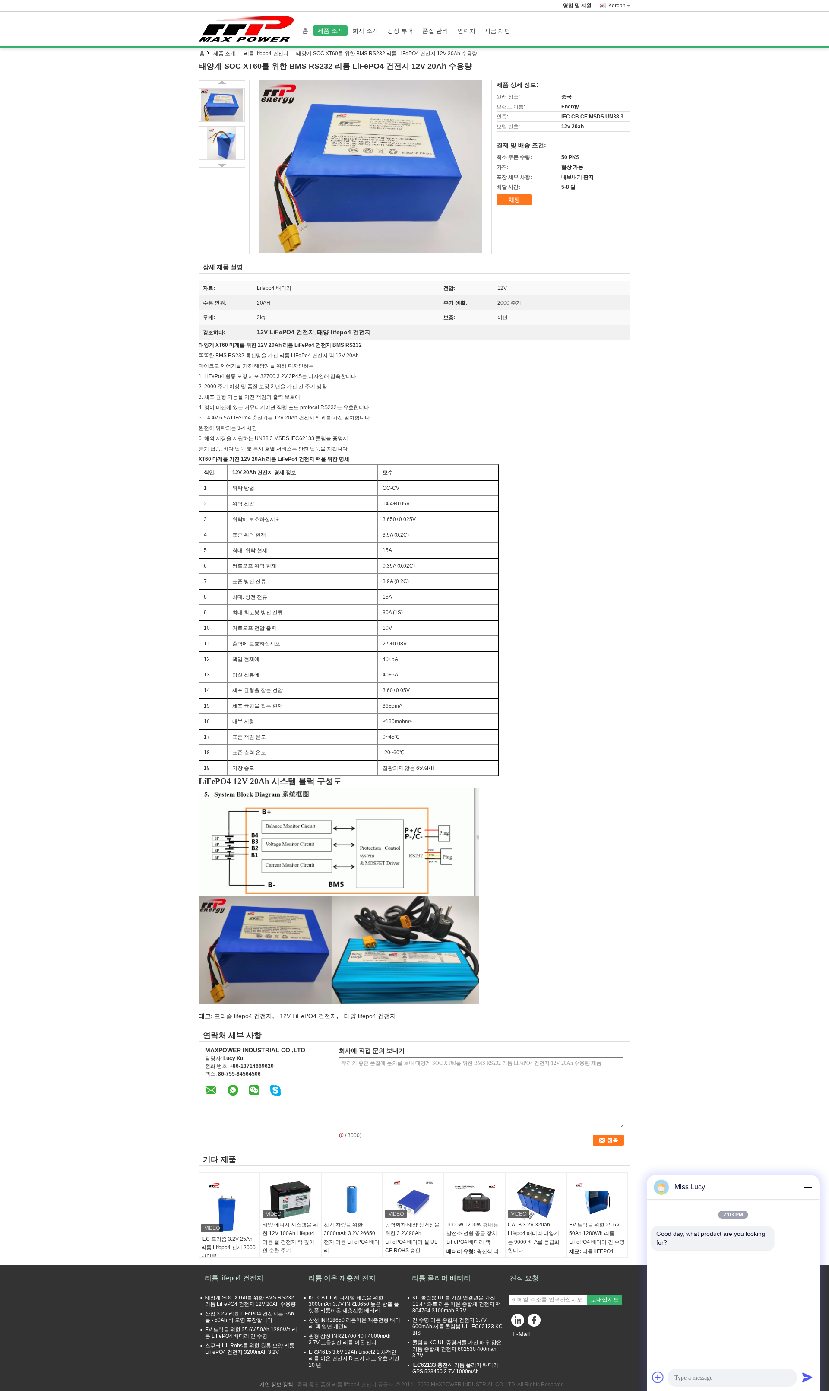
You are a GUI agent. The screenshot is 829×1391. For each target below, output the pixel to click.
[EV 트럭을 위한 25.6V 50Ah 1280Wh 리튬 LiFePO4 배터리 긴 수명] (597, 1198)
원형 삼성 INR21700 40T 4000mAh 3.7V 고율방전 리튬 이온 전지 (350, 1339)
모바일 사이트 (531, 1345)
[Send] (807, 1377)
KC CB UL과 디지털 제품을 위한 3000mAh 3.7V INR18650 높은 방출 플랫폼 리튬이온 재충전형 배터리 (354, 1304)
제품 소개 (330, 30)
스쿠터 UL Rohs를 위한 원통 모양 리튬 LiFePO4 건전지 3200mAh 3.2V (249, 1349)
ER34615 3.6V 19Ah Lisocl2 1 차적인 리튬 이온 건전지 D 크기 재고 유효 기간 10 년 (354, 1358)
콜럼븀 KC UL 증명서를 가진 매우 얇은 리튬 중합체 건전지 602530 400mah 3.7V (457, 1349)
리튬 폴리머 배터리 (441, 1278)
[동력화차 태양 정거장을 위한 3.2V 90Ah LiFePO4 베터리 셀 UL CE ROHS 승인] (413, 1198)
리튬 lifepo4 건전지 (266, 54)
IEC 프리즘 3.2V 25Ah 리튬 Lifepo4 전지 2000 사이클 (228, 1247)
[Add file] (658, 1377)
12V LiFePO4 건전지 (308, 1016)
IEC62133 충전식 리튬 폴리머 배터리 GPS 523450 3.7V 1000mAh (455, 1368)
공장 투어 (400, 30)
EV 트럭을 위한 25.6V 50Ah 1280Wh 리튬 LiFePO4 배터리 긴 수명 (597, 1233)
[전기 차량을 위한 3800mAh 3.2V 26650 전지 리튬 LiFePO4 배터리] (352, 1198)
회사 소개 (365, 30)
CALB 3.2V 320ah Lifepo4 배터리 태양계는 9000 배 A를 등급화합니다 (534, 1238)
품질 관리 (435, 30)
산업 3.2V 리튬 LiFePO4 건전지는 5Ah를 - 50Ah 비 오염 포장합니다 (249, 1317)
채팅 (514, 200)
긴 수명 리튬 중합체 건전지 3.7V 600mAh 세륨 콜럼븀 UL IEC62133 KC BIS (457, 1326)
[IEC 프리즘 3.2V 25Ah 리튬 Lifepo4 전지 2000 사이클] (229, 1206)
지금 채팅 (497, 31)
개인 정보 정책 (276, 1384)
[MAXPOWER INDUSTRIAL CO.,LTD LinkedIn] (518, 1322)
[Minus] (807, 1187)
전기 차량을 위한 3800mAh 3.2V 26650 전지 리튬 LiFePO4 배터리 (352, 1238)
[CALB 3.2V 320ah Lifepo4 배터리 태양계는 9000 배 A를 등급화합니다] (536, 1198)
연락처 (466, 30)
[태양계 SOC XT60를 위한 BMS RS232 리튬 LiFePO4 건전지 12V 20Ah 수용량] (370, 167)
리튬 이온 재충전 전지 (342, 1278)
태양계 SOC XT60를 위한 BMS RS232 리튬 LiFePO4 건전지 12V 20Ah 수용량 (250, 1301)
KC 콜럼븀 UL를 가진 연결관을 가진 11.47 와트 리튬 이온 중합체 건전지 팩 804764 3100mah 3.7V (456, 1304)
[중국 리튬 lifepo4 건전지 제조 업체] (248, 29)
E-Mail (521, 1334)
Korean (617, 6)
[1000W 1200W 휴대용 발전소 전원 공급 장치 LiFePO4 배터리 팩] (474, 1198)
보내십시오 (605, 1299)
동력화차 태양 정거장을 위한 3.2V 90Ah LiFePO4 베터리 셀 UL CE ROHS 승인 (412, 1238)
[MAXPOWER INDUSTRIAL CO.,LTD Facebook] (535, 1322)
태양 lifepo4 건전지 (370, 1016)
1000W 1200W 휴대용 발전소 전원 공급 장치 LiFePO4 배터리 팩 (472, 1233)
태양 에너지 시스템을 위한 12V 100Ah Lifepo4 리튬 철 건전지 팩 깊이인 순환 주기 (290, 1238)
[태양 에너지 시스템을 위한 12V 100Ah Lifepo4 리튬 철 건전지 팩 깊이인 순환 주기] (290, 1198)
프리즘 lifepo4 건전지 (243, 1016)
